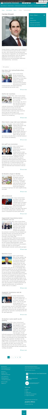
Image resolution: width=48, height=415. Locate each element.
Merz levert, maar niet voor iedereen (14, 122)
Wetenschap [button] (11, 5)
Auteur (31, 18)
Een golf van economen (10, 144)
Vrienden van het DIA (35, 24)
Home (3, 10)
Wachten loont (7, 253)
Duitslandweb (37, 5)
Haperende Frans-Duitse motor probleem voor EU (12, 218)
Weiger (45, 1)
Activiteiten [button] (30, 5)
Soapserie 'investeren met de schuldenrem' (11, 293)
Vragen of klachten (30, 395)
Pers (27, 390)
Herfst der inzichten (8, 94)
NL (46, 5)
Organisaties (33, 20)
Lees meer (24, 89)
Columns (4, 73)
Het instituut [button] (4, 5)
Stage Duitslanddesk (35, 22)
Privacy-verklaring (29, 404)
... (13, 357)
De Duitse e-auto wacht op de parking (12, 319)
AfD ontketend (7, 196)
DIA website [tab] (6, 67)
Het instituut (9, 10)
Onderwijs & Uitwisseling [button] (20, 5)
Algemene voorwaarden (31, 393)
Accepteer (41, 1)
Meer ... (15, 10)
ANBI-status (28, 392)
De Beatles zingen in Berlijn (11, 174)
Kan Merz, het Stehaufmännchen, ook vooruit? (13, 71)
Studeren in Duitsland (6, 8)
